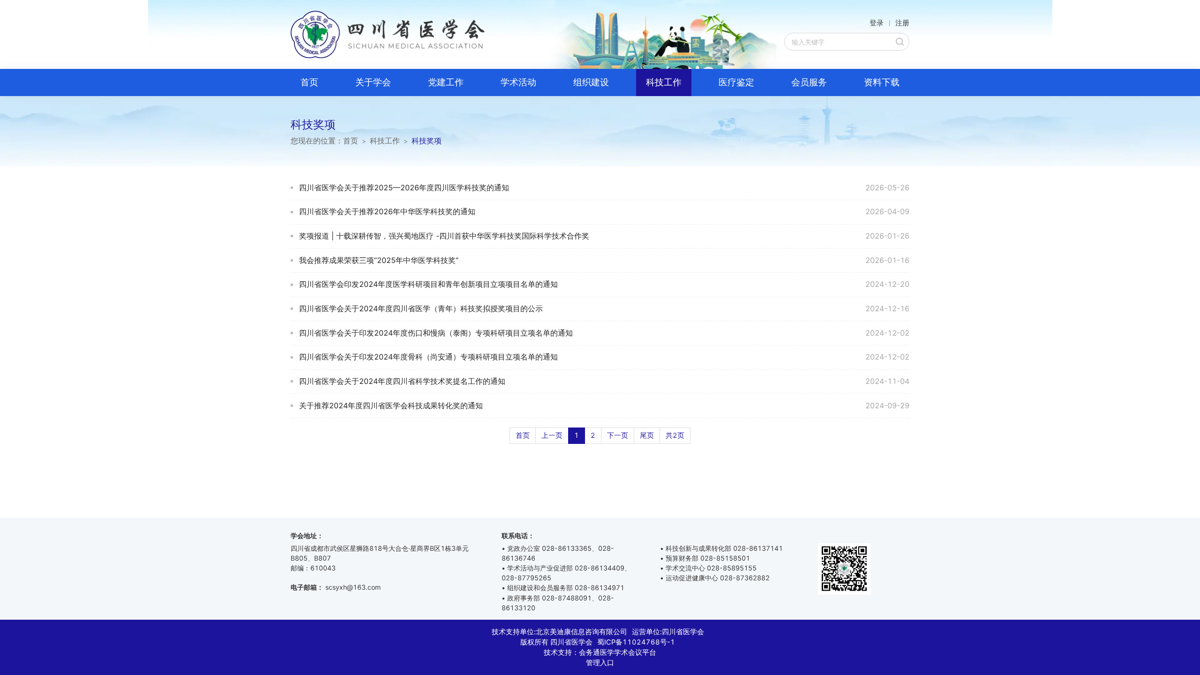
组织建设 (591, 82)
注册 (902, 23)
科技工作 (664, 82)
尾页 (647, 435)
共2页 (675, 435)
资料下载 (882, 82)
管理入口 (600, 663)
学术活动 (518, 82)
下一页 (617, 435)
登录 (877, 23)
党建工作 (446, 82)
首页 (309, 82)
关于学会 (373, 82)
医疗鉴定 (736, 82)
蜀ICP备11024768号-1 (636, 642)
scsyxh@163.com (353, 587)
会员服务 (809, 82)
